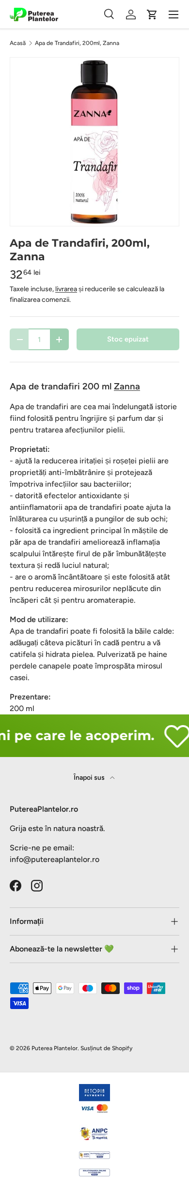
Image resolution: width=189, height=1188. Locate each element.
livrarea (66, 289)
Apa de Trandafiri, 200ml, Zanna (77, 43)
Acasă (18, 43)
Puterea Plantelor (55, 1048)
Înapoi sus (90, 777)
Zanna (127, 386)
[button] (152, 14)
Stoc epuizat (128, 339)
